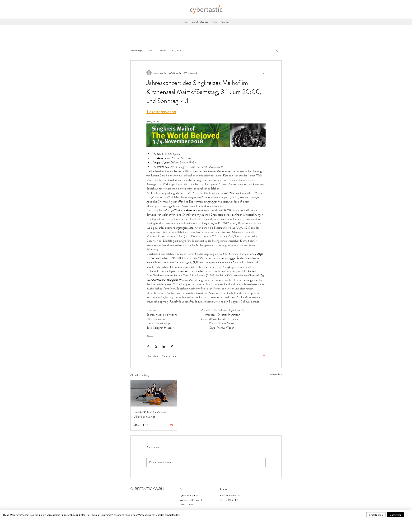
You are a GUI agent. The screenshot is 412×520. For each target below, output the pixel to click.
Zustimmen (396, 514)
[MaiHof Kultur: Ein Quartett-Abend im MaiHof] (154, 393)
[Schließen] (408, 514)
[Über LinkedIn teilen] (163, 346)
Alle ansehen (276, 374)
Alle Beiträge (136, 50)
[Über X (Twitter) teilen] (155, 346)
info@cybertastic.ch (230, 495)
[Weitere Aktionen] (264, 73)
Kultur (163, 50)
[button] (277, 50)
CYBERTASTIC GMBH (147, 488)
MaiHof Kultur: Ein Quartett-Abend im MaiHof (151, 414)
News (151, 50)
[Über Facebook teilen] (148, 346)
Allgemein (176, 50)
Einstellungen (376, 514)
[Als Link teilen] (171, 346)
